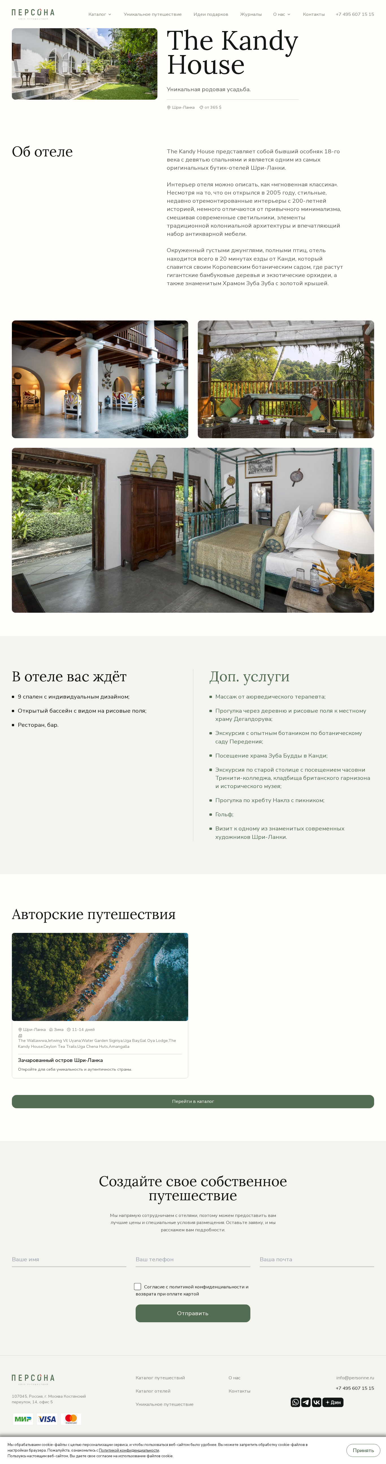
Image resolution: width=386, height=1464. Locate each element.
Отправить (193, 1313)
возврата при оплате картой (167, 1294)
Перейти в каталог (193, 1101)
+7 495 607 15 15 (355, 14)
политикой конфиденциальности (206, 1287)
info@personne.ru (355, 1377)
